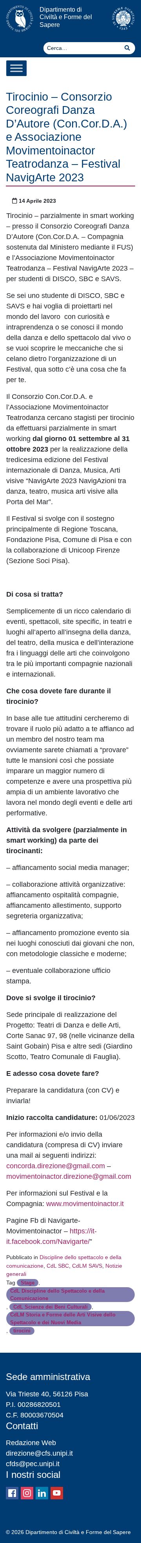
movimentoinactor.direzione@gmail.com (68, 1176)
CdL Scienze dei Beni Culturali (50, 1307)
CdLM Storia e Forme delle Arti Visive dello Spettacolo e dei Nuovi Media (63, 1318)
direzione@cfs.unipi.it (39, 1453)
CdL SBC (58, 1266)
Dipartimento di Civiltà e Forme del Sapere (66, 17)
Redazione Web (31, 1443)
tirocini (22, 1331)
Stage (27, 1283)
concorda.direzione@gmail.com (55, 1166)
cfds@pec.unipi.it (33, 1464)
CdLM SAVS (87, 1266)
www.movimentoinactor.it (85, 1204)
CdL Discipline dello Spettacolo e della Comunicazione (57, 1294)
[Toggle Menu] (16, 68)
